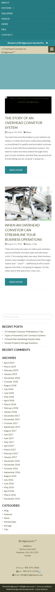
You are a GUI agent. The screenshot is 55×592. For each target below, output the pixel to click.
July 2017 (8, 434)
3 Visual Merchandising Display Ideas (22, 339)
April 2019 (9, 362)
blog (6, 510)
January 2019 (10, 374)
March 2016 (10, 494)
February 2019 (11, 370)
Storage (8, 525)
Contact (7, 34)
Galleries (7, 13)
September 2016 (12, 472)
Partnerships (10, 521)
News (4, 24)
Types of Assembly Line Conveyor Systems (25, 335)
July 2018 (8, 389)
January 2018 (10, 411)
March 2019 (10, 366)
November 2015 (12, 498)
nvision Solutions (41, 589)
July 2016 (8, 479)
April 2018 (9, 400)
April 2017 (9, 445)
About (5, 2)
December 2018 (12, 378)
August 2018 (10, 385)
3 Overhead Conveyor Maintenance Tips (23, 331)
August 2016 (10, 476)
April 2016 (9, 491)
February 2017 (11, 453)
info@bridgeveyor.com (31, 574)
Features (8, 514)
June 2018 (9, 393)
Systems (6, 8)
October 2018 (11, 381)
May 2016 (9, 487)
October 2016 (11, 468)
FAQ (3, 29)
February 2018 (11, 408)
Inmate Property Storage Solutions (21, 342)
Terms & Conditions (44, 586)
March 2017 (10, 449)
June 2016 (9, 483)
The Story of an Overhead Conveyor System (23, 123)
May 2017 (9, 442)
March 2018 (10, 404)
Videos (5, 18)
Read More (16, 170)
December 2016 (12, 460)
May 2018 (9, 396)
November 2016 (12, 464)
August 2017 (10, 430)
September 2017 (12, 426)
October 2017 (11, 423)
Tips (35, 244)
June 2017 (9, 438)
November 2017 (12, 419)
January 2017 (10, 457)
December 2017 (12, 415)
